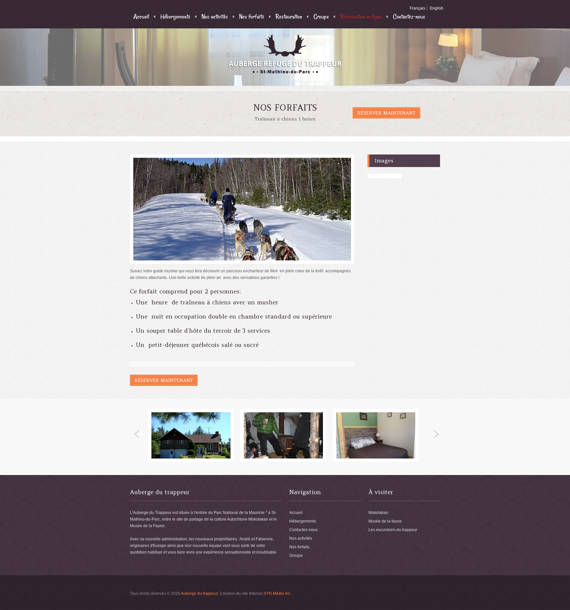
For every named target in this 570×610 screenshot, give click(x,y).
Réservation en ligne (361, 16)
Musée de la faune (385, 521)
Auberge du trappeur (199, 593)
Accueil (141, 16)
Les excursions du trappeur (392, 529)
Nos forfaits (251, 16)
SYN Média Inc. (277, 593)
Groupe (321, 16)
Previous (137, 434)
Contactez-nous (409, 16)
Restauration (288, 16)
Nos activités (215, 16)
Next (436, 434)
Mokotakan (378, 512)
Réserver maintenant (386, 113)
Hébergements (175, 16)
